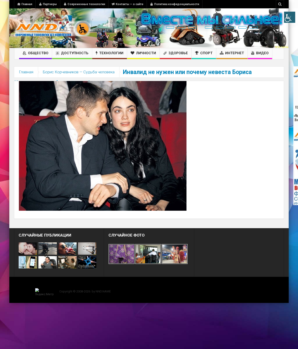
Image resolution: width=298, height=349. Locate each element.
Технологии (111, 53)
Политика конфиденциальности (176, 4)
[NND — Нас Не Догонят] (52, 28)
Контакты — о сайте (129, 4)
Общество (38, 53)
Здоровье (178, 53)
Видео (262, 53)
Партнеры (50, 4)
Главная (26, 4)
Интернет (234, 53)
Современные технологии (86, 4)
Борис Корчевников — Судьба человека (79, 72)
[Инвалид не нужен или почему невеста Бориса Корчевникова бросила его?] (102, 145)
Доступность (74, 53)
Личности (146, 53)
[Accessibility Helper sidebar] (289, 17)
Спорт (206, 53)
